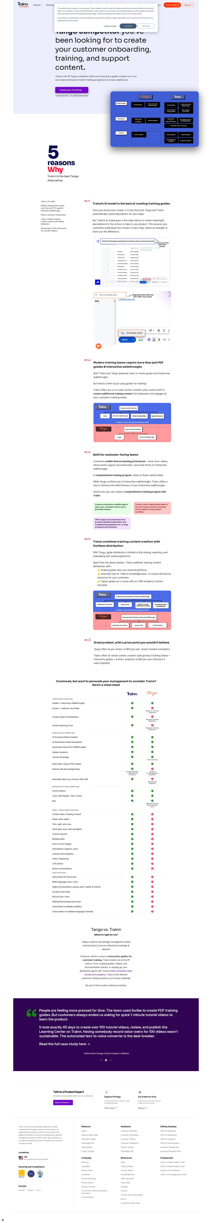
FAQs (123, 1162)
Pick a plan (109, 1108)
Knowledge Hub (87, 1143)
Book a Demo (62, 1102)
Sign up (141, 1108)
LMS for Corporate (167, 1139)
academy (101, 974)
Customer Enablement (129, 1143)
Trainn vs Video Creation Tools (172, 1162)
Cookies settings (110, 26)
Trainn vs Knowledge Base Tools (173, 1174)
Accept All (128, 26)
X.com (38, 1190)
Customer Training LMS (169, 1147)
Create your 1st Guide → (72, 90)
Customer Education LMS (170, 1151)
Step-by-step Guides (89, 1135)
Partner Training (127, 1147)
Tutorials (124, 1187)
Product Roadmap (88, 1178)
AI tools (124, 1191)
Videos (84, 1131)
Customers (85, 1174)
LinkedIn (22, 1190)
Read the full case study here (63, 1044)
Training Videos (127, 1166)
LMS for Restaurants (168, 1135)
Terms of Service (88, 1187)
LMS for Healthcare (168, 1131)
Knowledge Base (127, 1174)
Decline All (146, 26)
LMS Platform (86, 1147)
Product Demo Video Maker (132, 1195)
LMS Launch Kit (127, 1178)
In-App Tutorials (87, 1151)
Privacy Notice (87, 1183)
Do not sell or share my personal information (94, 1192)
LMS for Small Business (169, 1143)
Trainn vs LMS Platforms (170, 1170)
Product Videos (127, 1170)
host (114, 573)
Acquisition (85, 1166)
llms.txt (123, 1199)
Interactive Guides (88, 1139)
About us (85, 1162)
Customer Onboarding (129, 1135)
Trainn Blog (125, 1183)
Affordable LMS (127, 1151)
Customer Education (129, 1131)
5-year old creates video (130, 1203)
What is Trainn (87, 1170)
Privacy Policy (137, 14)
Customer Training (128, 1139)
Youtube (30, 1190)
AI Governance (87, 1197)
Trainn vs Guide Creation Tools (172, 1166)
